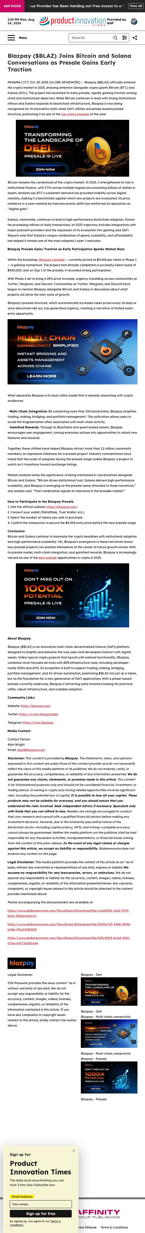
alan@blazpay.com (31, 750)
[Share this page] (134, 38)
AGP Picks (12, 6)
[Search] (115, 37)
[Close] (74, 1150)
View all (136, 6)
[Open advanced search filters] (124, 37)
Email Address (22, 1197)
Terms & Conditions (114, 1227)
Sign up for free (40, 1213)
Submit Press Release (81, 1227)
